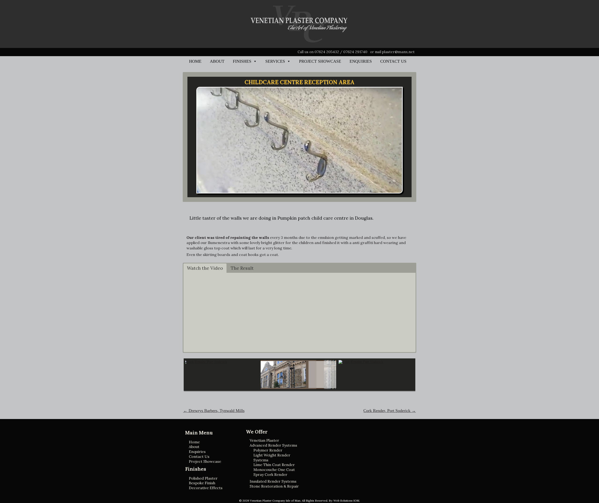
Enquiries (361, 61)
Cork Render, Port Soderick (186, 373)
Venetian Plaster (264, 440)
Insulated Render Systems (273, 481)
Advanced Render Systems (273, 445)
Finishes (242, 61)
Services (275, 61)
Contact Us (393, 61)
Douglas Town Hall (262, 370)
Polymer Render (267, 450)
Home (195, 61)
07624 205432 (326, 51)
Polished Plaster (203, 478)
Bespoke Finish (202, 483)
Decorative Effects (206, 487)
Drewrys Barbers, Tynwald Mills (214, 410)
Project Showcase (320, 61)
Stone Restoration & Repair (274, 486)
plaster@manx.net (398, 51)
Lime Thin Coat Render (274, 464)
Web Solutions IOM (346, 500)
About (217, 61)
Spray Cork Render (270, 474)
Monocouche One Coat (274, 469)
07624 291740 (355, 51)
